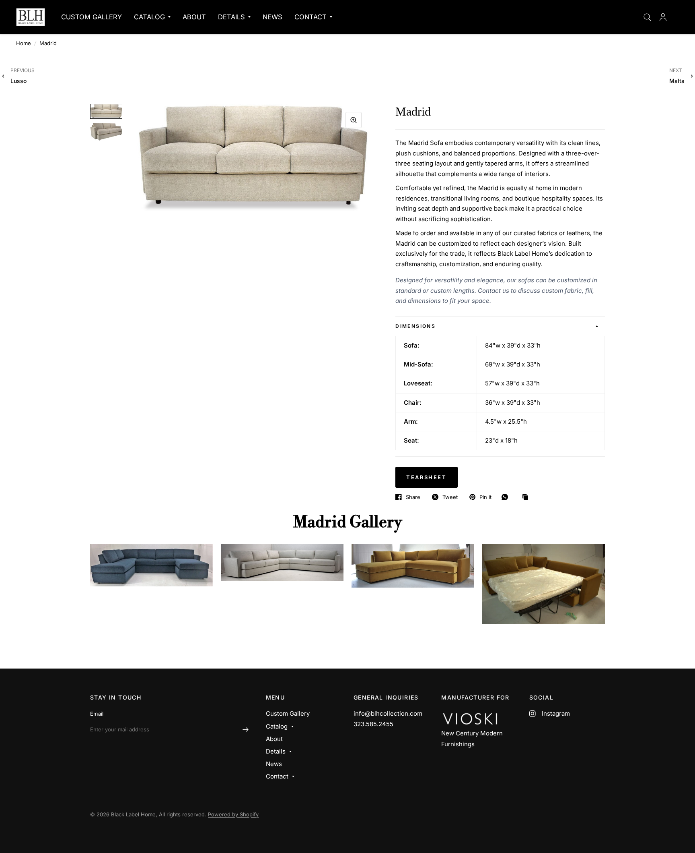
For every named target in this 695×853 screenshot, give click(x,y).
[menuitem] (91, 17)
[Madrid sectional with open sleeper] (543, 584)
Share (413, 497)
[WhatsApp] (507, 497)
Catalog (149, 17)
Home (23, 43)
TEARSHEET (426, 477)
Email (96, 713)
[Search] (647, 17)
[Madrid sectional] (151, 565)
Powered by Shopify (233, 814)
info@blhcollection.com (388, 713)
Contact (310, 17)
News (272, 17)
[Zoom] (353, 120)
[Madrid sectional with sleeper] (413, 566)
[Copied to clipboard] (527, 497)
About (194, 17)
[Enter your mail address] (246, 729)
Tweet (450, 497)
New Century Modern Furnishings (472, 738)
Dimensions (415, 326)
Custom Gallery (91, 17)
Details (231, 17)
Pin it (485, 497)
